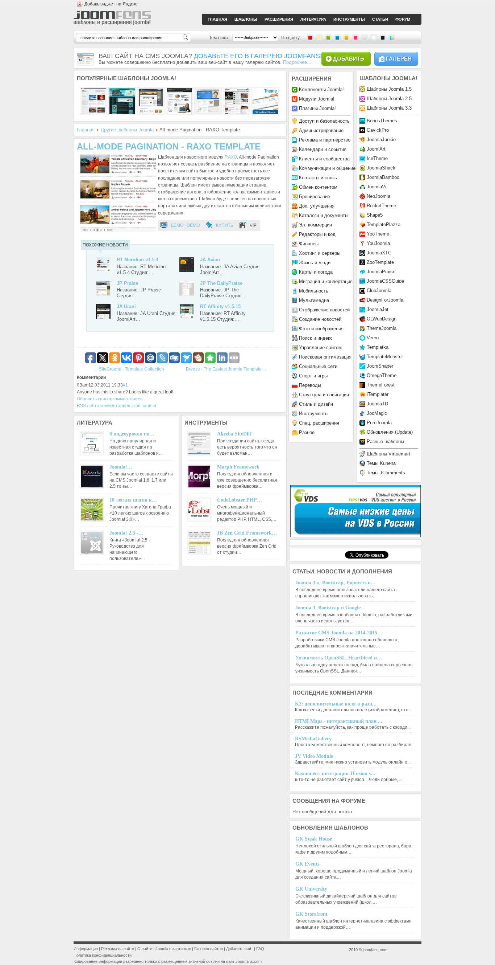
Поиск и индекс (316, 338)
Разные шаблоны (385, 441)
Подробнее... (297, 62)
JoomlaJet (377, 309)
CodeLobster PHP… (239, 500)
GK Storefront (311, 914)
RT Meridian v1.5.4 (137, 259)
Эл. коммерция (315, 225)
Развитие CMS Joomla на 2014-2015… (338, 632)
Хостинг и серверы (319, 253)
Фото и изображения (321, 328)
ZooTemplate (380, 262)
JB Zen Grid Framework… (247, 533)
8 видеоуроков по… (131, 434)
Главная (86, 129)
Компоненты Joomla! (321, 89)
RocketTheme (381, 205)
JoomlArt (376, 149)
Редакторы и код (317, 234)
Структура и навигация (324, 394)
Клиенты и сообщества (324, 158)
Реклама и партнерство (324, 140)
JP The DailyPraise (221, 283)
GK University (311, 889)
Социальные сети (318, 366)
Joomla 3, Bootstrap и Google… (330, 607)
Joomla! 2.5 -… (126, 533)
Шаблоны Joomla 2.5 (389, 98)
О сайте (144, 948)
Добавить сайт (239, 948)
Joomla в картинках (173, 948)
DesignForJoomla (385, 300)
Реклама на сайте (117, 948)
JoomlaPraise (381, 271)
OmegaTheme (381, 375)
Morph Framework (238, 467)
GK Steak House (313, 839)
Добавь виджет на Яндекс (110, 4)
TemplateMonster (385, 356)
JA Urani (126, 306)
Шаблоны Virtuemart (388, 454)
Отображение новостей (324, 309)
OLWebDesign (381, 319)
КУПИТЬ (224, 225)
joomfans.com (375, 950)
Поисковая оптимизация (325, 357)
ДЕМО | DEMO (185, 225)
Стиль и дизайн (316, 404)
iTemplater (377, 394)
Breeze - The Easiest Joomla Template (226, 369)
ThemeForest (381, 385)
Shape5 (375, 215)
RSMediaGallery (313, 738)
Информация (86, 948)
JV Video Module (314, 756)
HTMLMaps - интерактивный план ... (338, 721)
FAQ (260, 948)
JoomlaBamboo (383, 177)
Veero (373, 337)
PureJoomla (379, 422)
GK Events (307, 864)
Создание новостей (320, 319)
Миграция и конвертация (326, 281)
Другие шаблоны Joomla (127, 129)
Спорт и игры (313, 376)
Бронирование (314, 196)
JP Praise (127, 283)
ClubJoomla (379, 290)
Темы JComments (386, 472)
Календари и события (322, 149)
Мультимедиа (314, 300)
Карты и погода (316, 272)
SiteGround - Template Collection (128, 369)
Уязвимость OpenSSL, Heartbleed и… (338, 658)
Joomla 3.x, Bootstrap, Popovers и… (335, 582)
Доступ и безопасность (324, 121)
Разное (307, 432)
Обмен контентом (318, 187)
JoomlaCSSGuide (385, 281)
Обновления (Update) (390, 432)
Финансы (309, 243)
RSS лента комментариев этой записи (116, 405)
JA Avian (210, 259)
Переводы (310, 385)
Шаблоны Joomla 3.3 (389, 108)
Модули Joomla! (316, 99)
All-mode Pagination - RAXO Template (169, 146)
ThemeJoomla (381, 328)
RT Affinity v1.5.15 (220, 306)
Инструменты (313, 413)
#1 (125, 385)
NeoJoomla (378, 196)
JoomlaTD (377, 403)
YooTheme (378, 234)
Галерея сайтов (208, 948)
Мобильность (313, 291)
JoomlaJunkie (381, 139)
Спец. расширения (319, 423)
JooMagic (377, 413)
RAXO (231, 157)
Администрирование (321, 130)
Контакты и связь (318, 177)
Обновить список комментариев (109, 398)
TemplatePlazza (383, 224)
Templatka (377, 347)
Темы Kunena (381, 463)
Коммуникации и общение (327, 168)
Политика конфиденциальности (103, 955)
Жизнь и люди (314, 262)
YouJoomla (378, 243)
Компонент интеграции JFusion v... (335, 773)
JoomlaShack (381, 168)
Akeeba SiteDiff (234, 434)
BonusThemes (382, 120)
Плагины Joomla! (317, 108)
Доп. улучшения (316, 206)
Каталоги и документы (323, 215)
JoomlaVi (376, 186)
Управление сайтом (320, 347)
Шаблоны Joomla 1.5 (389, 89)
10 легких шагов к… (133, 500)
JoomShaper (380, 366)
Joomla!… (120, 467)
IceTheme (377, 158)
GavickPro (378, 130)
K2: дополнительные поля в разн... (336, 704)
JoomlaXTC (379, 252)
